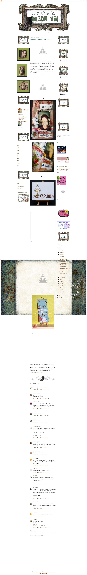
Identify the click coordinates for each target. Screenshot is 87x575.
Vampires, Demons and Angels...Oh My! (22, 118)
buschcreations (21, 128)
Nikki (34, 519)
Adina (18, 165)
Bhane (34, 468)
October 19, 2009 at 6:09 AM (41, 447)
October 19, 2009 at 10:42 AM (41, 455)
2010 (60, 248)
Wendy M (35, 386)
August (61, 279)
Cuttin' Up (20, 108)
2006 (60, 297)
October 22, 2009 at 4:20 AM (41, 508)
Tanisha (34, 475)
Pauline (34, 487)
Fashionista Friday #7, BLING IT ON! (40, 39)
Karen (18, 148)
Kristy (18, 161)
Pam (18, 160)
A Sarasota (35, 412)
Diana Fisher (35, 451)
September (62, 277)
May (61, 285)
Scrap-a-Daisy (21, 116)
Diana (18, 153)
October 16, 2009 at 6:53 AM (41, 389)
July (60, 281)
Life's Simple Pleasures (22, 121)
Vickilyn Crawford (20, 186)
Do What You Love (36, 401)
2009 (60, 250)
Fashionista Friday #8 (63, 261)
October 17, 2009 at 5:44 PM (40, 437)
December (62, 252)
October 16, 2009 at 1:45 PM (40, 423)
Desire (18, 150)
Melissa (18, 152)
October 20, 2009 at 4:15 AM (41, 472)
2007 (60, 295)
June (61, 283)
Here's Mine (35, 522)
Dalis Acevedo (19, 185)
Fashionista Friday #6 (63, 266)
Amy (18, 147)
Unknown (35, 458)
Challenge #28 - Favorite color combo (26, 110)
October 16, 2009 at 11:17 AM (41, 408)
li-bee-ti (34, 512)
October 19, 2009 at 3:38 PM (40, 465)
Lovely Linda (35, 441)
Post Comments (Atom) (39, 535)
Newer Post (32, 533)
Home (43, 533)
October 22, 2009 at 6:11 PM (40, 516)
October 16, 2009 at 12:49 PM (41, 415)
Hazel (34, 419)
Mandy (18, 183)
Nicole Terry (19, 188)
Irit (17, 155)
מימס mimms (35, 393)
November (62, 254)
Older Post (54, 533)
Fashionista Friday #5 (63, 271)
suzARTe (34, 502)
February (61, 291)
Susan (18, 158)
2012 (60, 245)
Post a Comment (33, 530)
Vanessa (18, 156)
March (61, 289)
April (61, 287)
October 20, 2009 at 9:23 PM (40, 484)
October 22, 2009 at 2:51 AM (41, 498)
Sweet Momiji (35, 426)
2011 (60, 246)
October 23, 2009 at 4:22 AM (41, 527)
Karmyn (18, 163)
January (61, 293)
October (61, 256)
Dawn (18, 145)
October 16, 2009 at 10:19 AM (41, 398)
